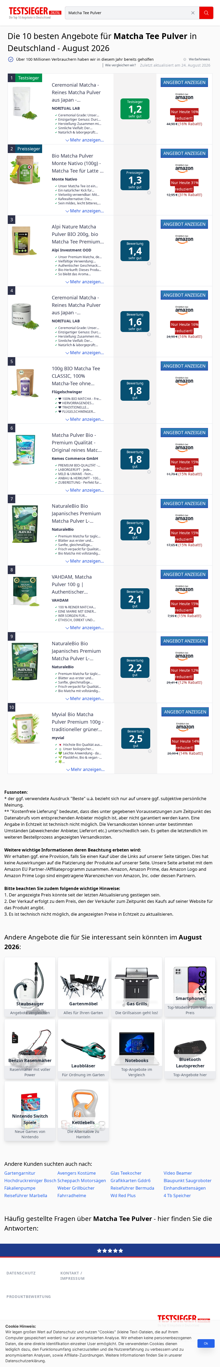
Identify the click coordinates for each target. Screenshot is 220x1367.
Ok (206, 1343)
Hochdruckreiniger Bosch (30, 1180)
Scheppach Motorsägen (81, 1180)
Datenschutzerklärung (25, 1360)
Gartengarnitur (19, 1173)
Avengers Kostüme (76, 1173)
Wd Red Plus (123, 1195)
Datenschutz (21, 1273)
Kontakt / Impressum (72, 1275)
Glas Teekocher (126, 1173)
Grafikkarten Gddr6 (131, 1180)
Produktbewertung (28, 1296)
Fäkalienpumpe (19, 1188)
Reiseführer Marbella (25, 1195)
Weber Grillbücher (76, 1188)
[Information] (149, 122)
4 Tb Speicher (177, 1195)
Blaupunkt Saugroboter (188, 1180)
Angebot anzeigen (184, 82)
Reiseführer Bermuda (132, 1188)
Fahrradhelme (71, 1195)
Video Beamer (178, 1173)
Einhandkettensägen (185, 1188)
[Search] (206, 12)
